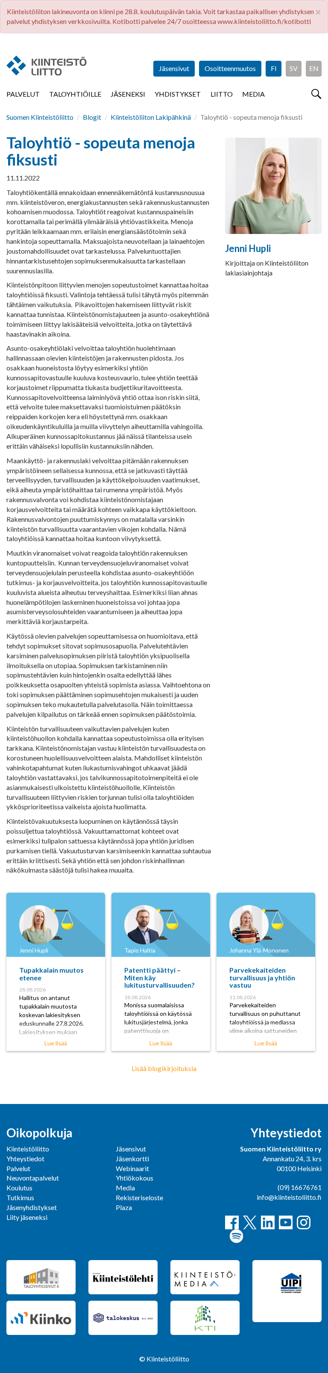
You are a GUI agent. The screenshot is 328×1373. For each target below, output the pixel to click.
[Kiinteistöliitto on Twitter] (250, 1222)
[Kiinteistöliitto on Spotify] (236, 1236)
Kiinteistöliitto (27, 1149)
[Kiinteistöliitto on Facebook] (232, 1222)
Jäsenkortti (132, 1158)
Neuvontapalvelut (32, 1178)
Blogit (92, 117)
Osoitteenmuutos (230, 68)
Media (253, 94)
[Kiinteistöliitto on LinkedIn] (268, 1222)
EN (314, 68)
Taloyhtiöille (75, 94)
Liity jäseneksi (26, 1217)
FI (274, 68)
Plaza (124, 1207)
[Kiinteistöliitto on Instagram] (303, 1222)
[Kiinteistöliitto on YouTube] (286, 1222)
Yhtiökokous (134, 1178)
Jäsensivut (174, 68)
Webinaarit (132, 1168)
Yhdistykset (178, 94)
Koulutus (19, 1188)
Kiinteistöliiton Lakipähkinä (151, 117)
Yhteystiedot (25, 1158)
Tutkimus (20, 1197)
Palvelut (23, 94)
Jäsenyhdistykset (31, 1207)
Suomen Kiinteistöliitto (39, 117)
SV (294, 68)
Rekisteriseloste (139, 1197)
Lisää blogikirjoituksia (164, 1068)
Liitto (222, 94)
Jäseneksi (128, 94)
